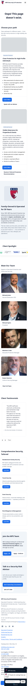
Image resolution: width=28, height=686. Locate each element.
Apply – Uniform (18, 553)
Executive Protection (7, 630)
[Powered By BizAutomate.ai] (15, 684)
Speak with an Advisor (10, 104)
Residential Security (6, 635)
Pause (9, 440)
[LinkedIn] (6, 626)
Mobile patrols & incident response (14, 154)
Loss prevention (8, 157)
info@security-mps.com (7, 647)
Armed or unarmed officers (11, 159)
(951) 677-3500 (8, 589)
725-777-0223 (5, 666)
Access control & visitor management (14, 152)
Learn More (7, 99)
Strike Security (8, 93)
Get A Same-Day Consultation (13, 584)
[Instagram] (9, 626)
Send (23, 681)
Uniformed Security (6, 632)
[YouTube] (12, 626)
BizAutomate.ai (21, 621)
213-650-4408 (5, 654)
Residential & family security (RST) (13, 87)
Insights (3, 637)
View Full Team (7, 386)
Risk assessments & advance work (13, 80)
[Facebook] (2, 626)
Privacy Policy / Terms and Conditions (11, 639)
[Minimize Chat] (25, 668)
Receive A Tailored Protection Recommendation (12, 173)
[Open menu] (25, 2)
